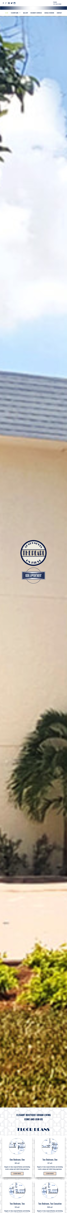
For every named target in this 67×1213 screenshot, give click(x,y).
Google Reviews (49, 13)
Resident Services (36, 13)
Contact (59, 13)
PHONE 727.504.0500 (57, 3)
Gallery (25, 13)
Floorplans (14, 13)
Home (6, 13)
